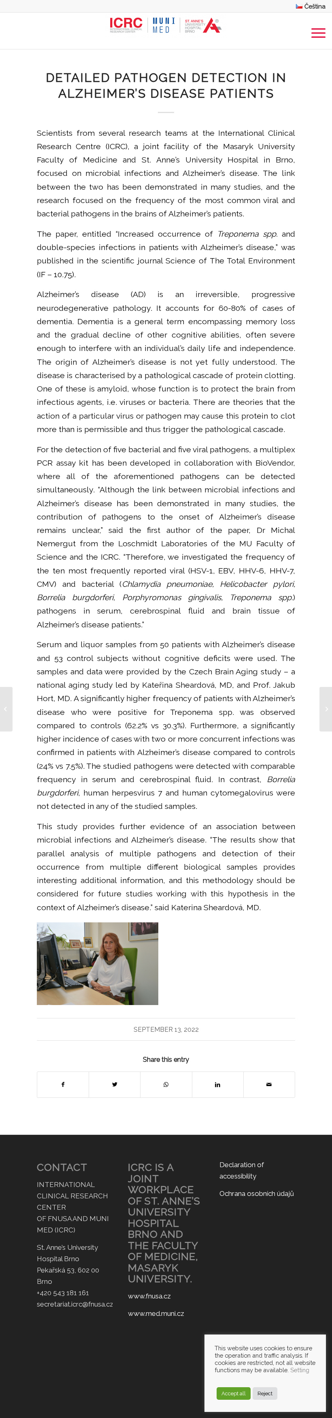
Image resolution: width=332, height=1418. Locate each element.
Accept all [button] (233, 1393)
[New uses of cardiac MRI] (6, 709)
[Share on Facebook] (63, 1084)
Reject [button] (265, 1393)
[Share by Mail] (269, 1084)
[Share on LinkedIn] (217, 1084)
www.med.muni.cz (156, 1313)
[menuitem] (309, 6)
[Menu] (314, 31)
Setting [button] (299, 1370)
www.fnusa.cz (149, 1296)
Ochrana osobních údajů (256, 1193)
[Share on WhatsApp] (166, 1084)
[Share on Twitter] (114, 1084)
